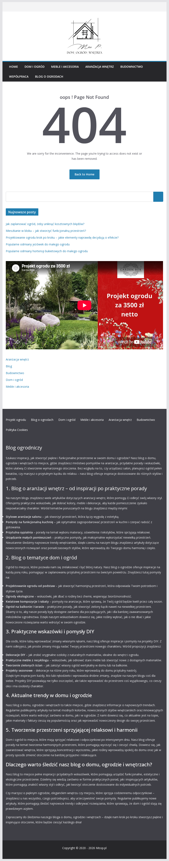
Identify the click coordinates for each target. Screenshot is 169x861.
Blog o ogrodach (49, 76)
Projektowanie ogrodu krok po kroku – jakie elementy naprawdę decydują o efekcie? (62, 237)
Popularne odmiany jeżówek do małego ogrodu (38, 244)
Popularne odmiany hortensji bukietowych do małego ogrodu (47, 251)
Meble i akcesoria (65, 67)
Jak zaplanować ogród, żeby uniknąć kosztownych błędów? (45, 224)
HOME (13, 67)
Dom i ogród (35, 67)
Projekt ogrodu (16, 420)
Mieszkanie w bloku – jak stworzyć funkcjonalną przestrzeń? (46, 231)
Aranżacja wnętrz (99, 67)
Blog (9, 366)
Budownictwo (131, 67)
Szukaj (158, 196)
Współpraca (18, 76)
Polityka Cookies (17, 430)
